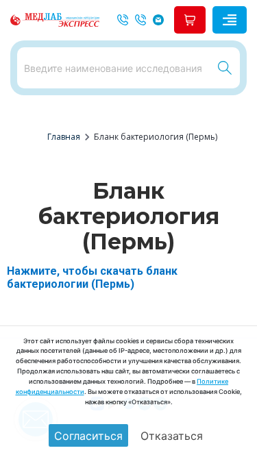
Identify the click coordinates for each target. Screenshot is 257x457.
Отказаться (171, 436)
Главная (63, 137)
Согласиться (88, 436)
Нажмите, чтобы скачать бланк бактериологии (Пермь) (92, 277)
